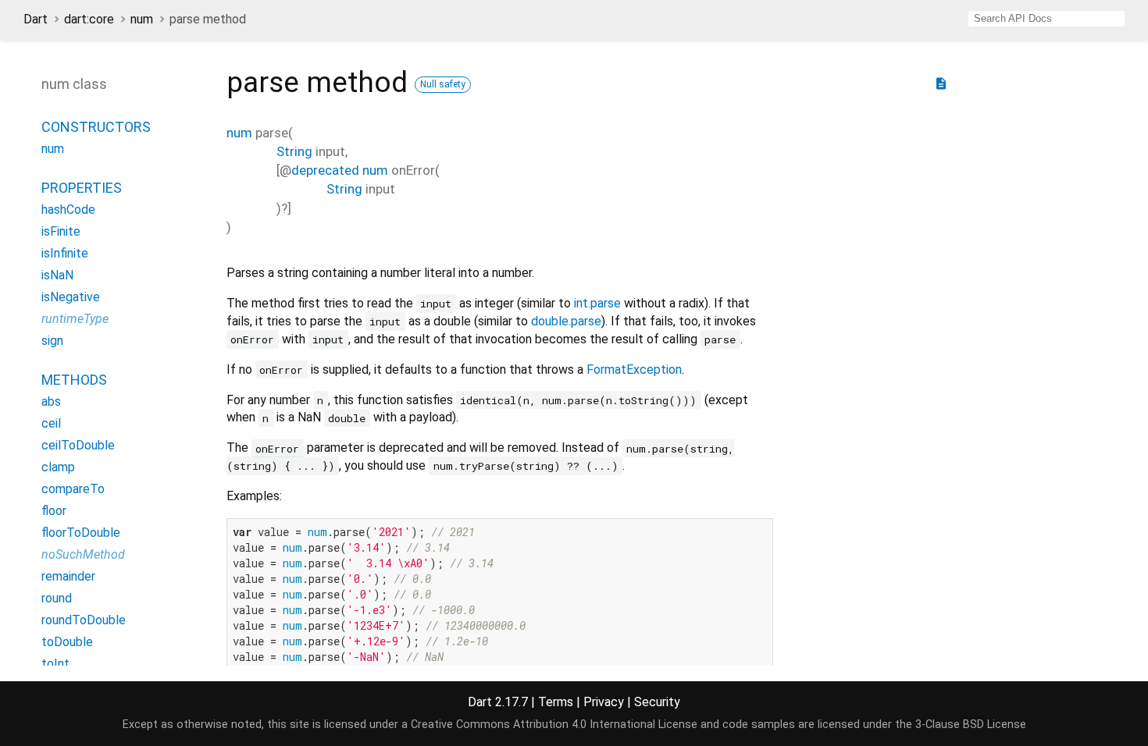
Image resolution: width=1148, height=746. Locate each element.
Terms (555, 701)
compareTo (73, 488)
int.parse (597, 303)
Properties (81, 187)
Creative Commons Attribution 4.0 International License (554, 724)
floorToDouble (80, 532)
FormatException (634, 369)
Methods (74, 379)
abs (51, 401)
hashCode (68, 209)
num (141, 19)
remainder (68, 576)
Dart (35, 19)
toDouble (67, 641)
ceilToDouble (78, 445)
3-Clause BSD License (970, 724)
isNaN (57, 275)
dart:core (89, 19)
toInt (55, 663)
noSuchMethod (83, 554)
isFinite (60, 231)
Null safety (442, 84)
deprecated (325, 170)
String (294, 151)
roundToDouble (83, 620)
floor (53, 510)
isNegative (70, 297)
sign (52, 340)
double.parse (566, 321)
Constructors (96, 127)
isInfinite (64, 253)
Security (657, 701)
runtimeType (75, 318)
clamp (58, 467)
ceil (51, 423)
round (56, 598)
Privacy (603, 701)
